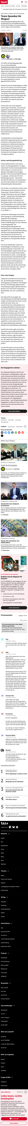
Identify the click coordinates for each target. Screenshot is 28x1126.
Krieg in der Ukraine (6, 879)
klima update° (5, 965)
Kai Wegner (22, 71)
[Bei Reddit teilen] (23, 432)
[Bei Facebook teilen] (12, 432)
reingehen (3, 976)
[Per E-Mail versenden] (2, 432)
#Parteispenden (4, 422)
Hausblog (3, 905)
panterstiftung (5, 942)
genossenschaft (5, 931)
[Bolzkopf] (2, 750)
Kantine (3, 1063)
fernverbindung (5, 961)
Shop (2, 1067)
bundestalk (4, 958)
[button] (26, 2)
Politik (2, 838)
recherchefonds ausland (7, 939)
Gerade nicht (20, 1092)
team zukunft (4, 987)
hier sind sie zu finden (8, 631)
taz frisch (3, 991)
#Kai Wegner (4, 420)
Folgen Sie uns (4, 827)
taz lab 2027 (4, 1025)
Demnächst (4, 1010)
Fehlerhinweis (19, 426)
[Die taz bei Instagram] (17, 828)
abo (2, 928)
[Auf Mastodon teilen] (5, 432)
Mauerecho (4, 969)
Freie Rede (4, 972)
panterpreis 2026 (5, 946)
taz (4, 823)
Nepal (2, 875)
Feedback (3, 1082)
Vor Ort (3, 1014)
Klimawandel (4, 890)
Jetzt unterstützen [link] (14, 411)
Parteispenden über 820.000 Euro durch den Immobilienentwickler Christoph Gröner (13, 65)
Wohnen (3, 883)
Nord (2, 860)
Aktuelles (3, 901)
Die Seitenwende (5, 909)
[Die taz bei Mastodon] (10, 828)
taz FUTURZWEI (5, 1040)
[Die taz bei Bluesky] (13, 828)
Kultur (2, 849)
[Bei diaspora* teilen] (19, 432)
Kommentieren (11, 426)
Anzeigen (3, 1070)
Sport (2, 853)
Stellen (3, 913)
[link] (2, 6)
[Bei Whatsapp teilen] (16, 432)
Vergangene (4, 1021)
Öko (2, 842)
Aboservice (4, 1085)
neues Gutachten (8, 79)
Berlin (2, 856)
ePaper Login (4, 1089)
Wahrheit (3, 864)
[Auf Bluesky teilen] (9, 432)
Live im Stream (5, 1017)
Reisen (3, 1059)
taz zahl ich (4, 935)
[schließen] (25, 1091)
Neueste (21, 615)
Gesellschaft (4, 845)
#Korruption (18, 420)
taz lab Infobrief (5, 999)
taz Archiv (3, 1047)
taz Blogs (3, 1036)
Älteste (25, 615)
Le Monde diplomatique (7, 1044)
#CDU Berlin (11, 420)
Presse (3, 916)
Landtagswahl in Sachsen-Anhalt (10, 886)
